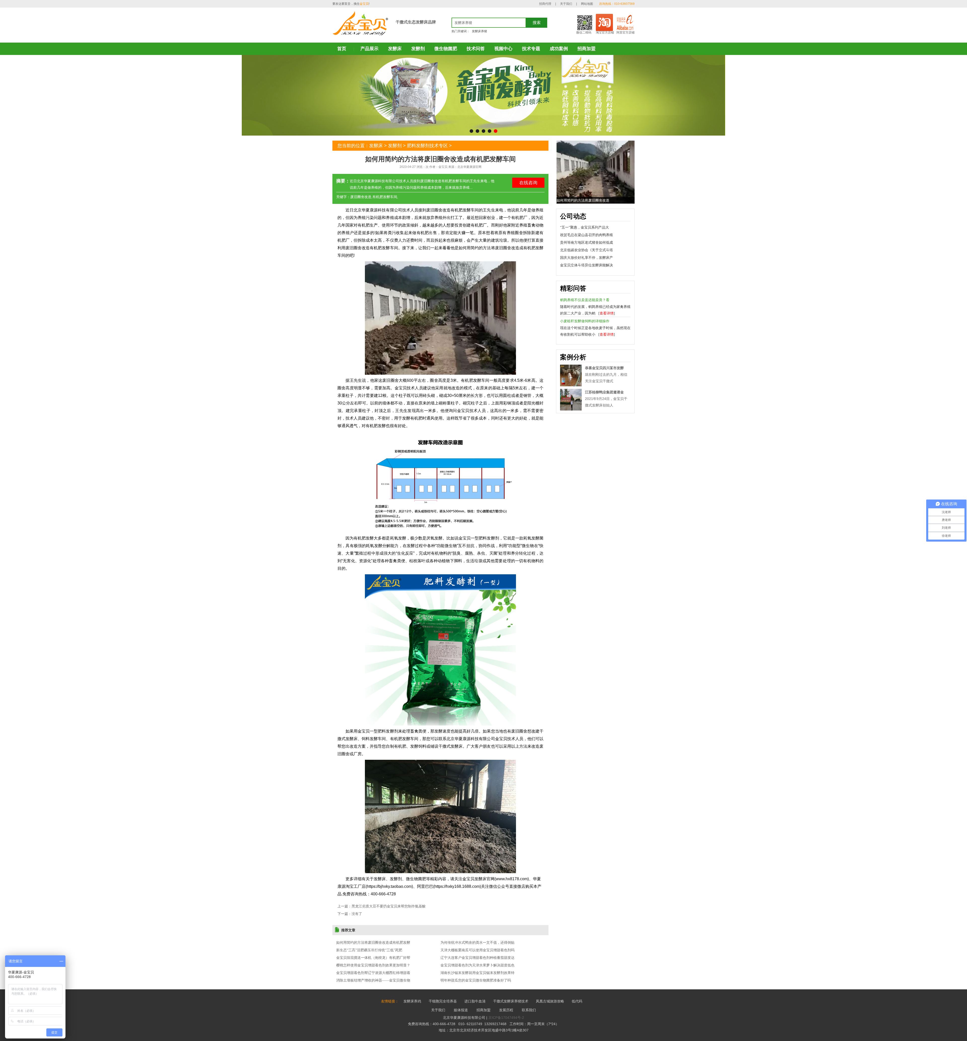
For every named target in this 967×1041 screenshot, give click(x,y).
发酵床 (395, 48)
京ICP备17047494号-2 (506, 1018)
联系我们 (529, 1010)
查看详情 (607, 313)
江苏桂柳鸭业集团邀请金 (604, 392)
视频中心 (503, 48)
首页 (341, 48)
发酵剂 (418, 48)
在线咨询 (528, 182)
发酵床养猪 (479, 31)
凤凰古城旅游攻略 (550, 1001)
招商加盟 (586, 48)
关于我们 (566, 4)
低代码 (577, 1001)
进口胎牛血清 (475, 1001)
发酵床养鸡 (412, 1001)
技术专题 (531, 48)
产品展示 (369, 48)
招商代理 (545, 4)
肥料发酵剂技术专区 (427, 145)
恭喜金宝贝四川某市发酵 (604, 368)
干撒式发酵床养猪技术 (510, 1001)
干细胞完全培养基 (443, 1001)
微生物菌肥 (445, 48)
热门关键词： (461, 31)
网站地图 (587, 4)
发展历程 (506, 1010)
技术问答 (476, 48)
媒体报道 (461, 1010)
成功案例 (559, 48)
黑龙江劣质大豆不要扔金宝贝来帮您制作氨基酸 (389, 906)
